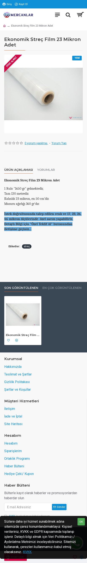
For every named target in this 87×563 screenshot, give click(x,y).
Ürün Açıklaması (18, 170)
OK (81, 521)
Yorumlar (46, 170)
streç (27, 246)
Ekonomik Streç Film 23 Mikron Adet (23, 335)
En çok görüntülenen (62, 288)
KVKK (27, 552)
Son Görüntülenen (21, 288)
